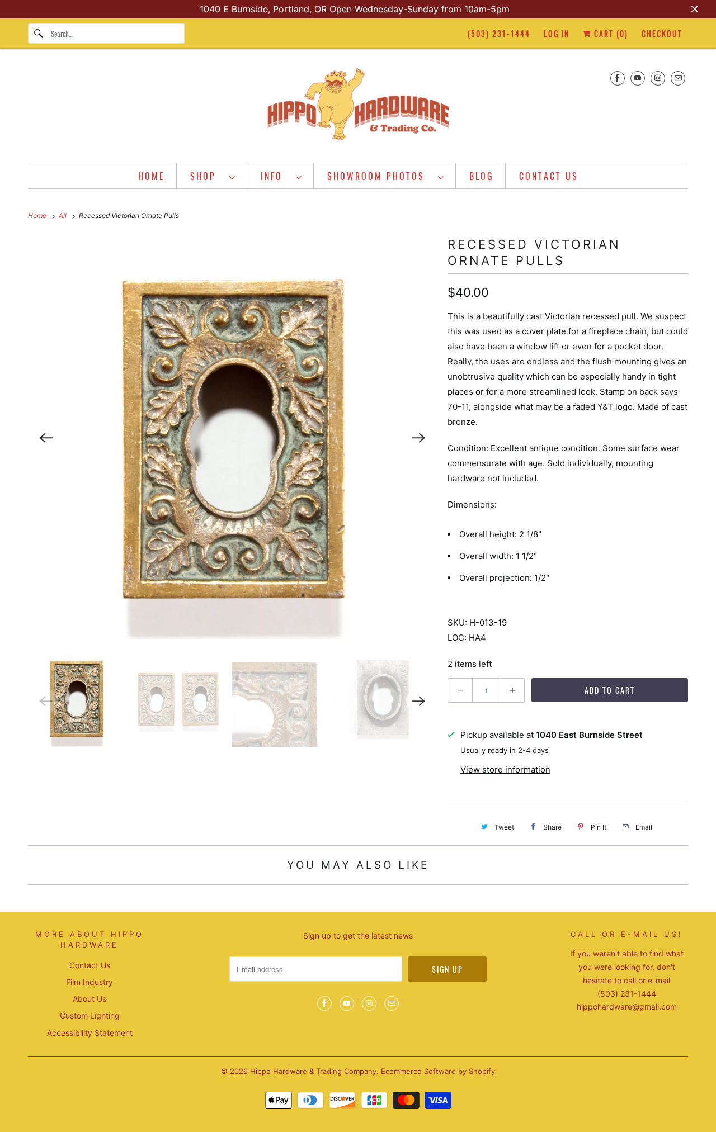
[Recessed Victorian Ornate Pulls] (232, 437)
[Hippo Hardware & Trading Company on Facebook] (617, 78)
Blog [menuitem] (481, 176)
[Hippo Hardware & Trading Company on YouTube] (637, 78)
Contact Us (89, 965)
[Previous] (46, 437)
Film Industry (89, 982)
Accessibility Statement (90, 1033)
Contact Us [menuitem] (548, 176)
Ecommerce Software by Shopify (438, 1071)
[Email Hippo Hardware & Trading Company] (678, 78)
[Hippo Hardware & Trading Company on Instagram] (658, 78)
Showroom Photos (379, 176)
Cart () (609, 33)
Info (275, 176)
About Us (89, 998)
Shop (207, 176)
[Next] (418, 437)
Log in (556, 33)
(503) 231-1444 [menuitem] (499, 33)
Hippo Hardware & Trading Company (313, 1071)
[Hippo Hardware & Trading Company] (358, 107)
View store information (505, 769)
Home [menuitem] (151, 176)
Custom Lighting (90, 1015)
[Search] (39, 33)
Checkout (662, 33)
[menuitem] (213, 175)
